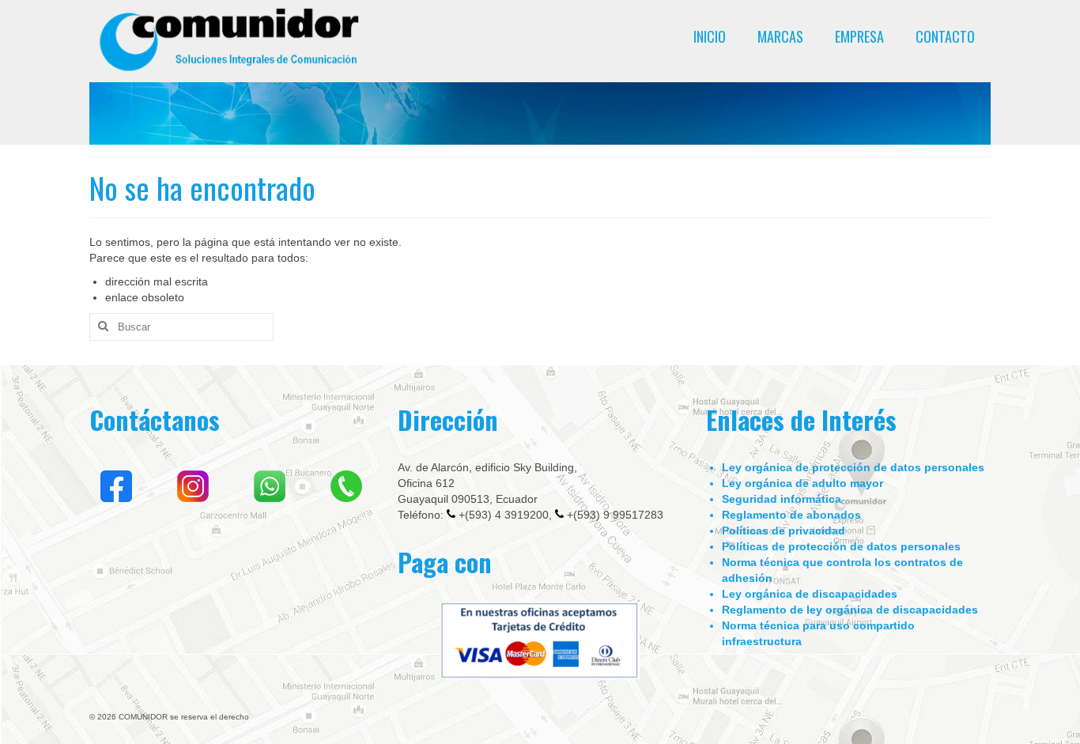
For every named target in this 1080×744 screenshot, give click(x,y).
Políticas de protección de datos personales (841, 546)
